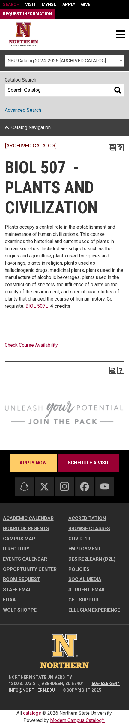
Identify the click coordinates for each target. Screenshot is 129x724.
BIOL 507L (37, 306)
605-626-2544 (106, 683)
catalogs (32, 713)
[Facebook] (84, 486)
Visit (30, 4)
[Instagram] (64, 486)
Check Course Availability (31, 345)
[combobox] (64, 61)
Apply (68, 4)
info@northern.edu (32, 690)
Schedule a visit (89, 463)
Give (85, 4)
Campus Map (19, 539)
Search (11, 4)
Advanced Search (23, 110)
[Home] (23, 34)
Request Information (27, 13)
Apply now (33, 463)
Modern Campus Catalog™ (77, 720)
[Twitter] (44, 486)
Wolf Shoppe (20, 610)
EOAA (9, 600)
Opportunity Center (30, 569)
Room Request (21, 579)
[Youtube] (104, 486)
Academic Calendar (28, 518)
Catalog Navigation (31, 127)
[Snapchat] (24, 486)
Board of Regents (26, 528)
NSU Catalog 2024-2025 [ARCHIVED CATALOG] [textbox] (57, 61)
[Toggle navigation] (120, 34)
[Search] (118, 90)
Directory (16, 549)
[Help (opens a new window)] (120, 147)
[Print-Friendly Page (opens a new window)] (112, 147)
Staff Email (18, 589)
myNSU (49, 4)
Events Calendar (25, 559)
